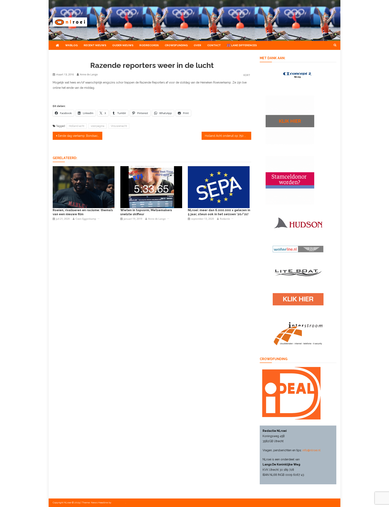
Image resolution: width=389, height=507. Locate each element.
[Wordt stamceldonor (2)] (290, 180)
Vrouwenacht (119, 125)
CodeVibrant (118, 502)
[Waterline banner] (298, 248)
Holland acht (76, 125)
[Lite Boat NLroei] (298, 272)
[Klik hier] (290, 119)
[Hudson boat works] (298, 222)
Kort (246, 75)
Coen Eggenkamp (86, 218)
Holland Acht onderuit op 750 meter (228, 135)
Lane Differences (243, 45)
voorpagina (97, 125)
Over (197, 45)
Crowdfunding (176, 45)
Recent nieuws (95, 45)
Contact (214, 45)
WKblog (71, 45)
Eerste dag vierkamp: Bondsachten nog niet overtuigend (80, 135)
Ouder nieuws (122, 45)
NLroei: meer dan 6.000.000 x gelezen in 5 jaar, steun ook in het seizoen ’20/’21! (219, 212)
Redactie (225, 218)
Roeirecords (149, 45)
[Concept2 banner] (298, 74)
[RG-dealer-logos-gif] (298, 299)
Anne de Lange (89, 74)
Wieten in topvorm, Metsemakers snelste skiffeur (146, 212)
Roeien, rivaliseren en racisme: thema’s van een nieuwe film (83, 212)
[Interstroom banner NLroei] (298, 333)
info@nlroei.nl (311, 450)
